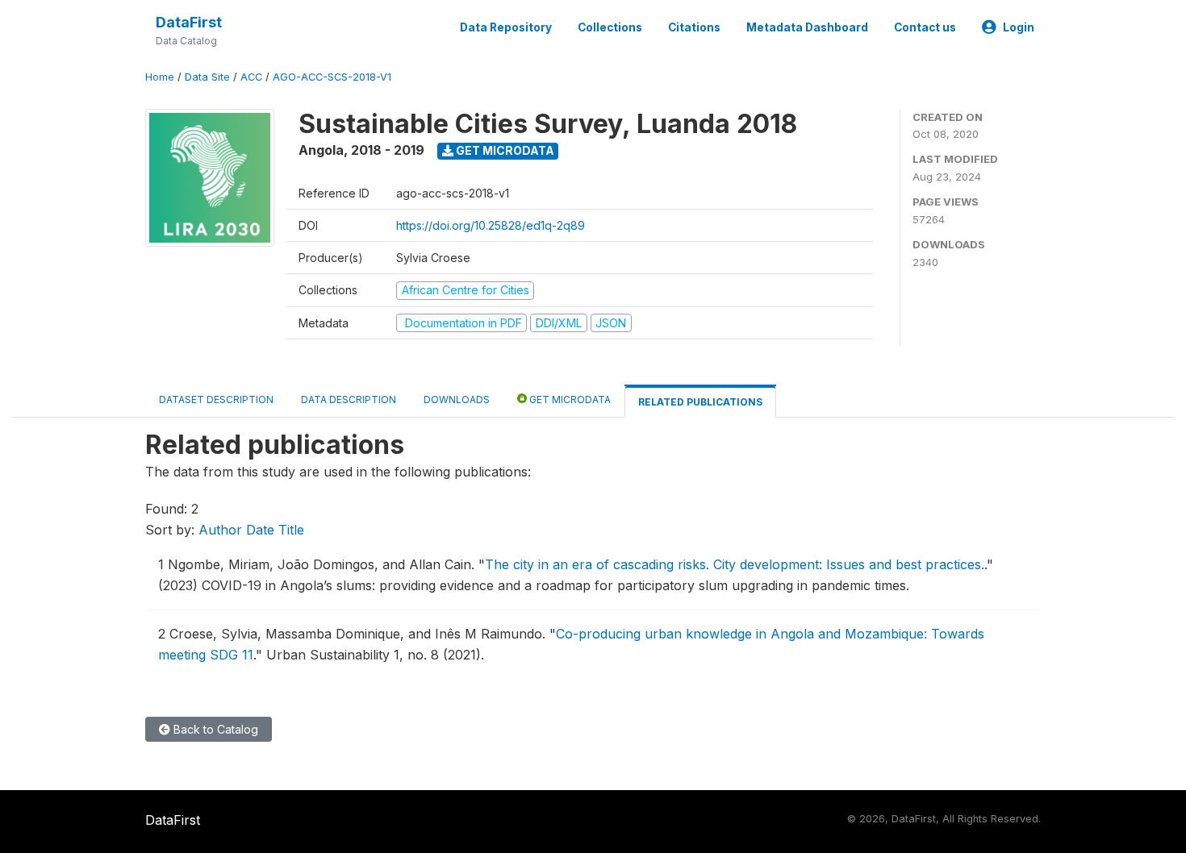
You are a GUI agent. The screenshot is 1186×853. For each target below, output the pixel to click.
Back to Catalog (214, 729)
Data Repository (506, 27)
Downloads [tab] (457, 399)
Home (159, 77)
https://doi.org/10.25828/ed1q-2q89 (490, 225)
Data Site (207, 77)
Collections (610, 27)
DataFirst (189, 22)
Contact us (925, 27)
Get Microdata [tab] (569, 399)
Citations (694, 27)
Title (291, 530)
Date (260, 530)
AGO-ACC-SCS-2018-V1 (332, 77)
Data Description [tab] (348, 399)
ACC (251, 77)
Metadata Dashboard (807, 27)
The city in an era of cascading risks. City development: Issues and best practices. (734, 564)
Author (220, 530)
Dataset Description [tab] (216, 399)
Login (1018, 27)
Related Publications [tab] (700, 402)
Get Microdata (503, 150)
